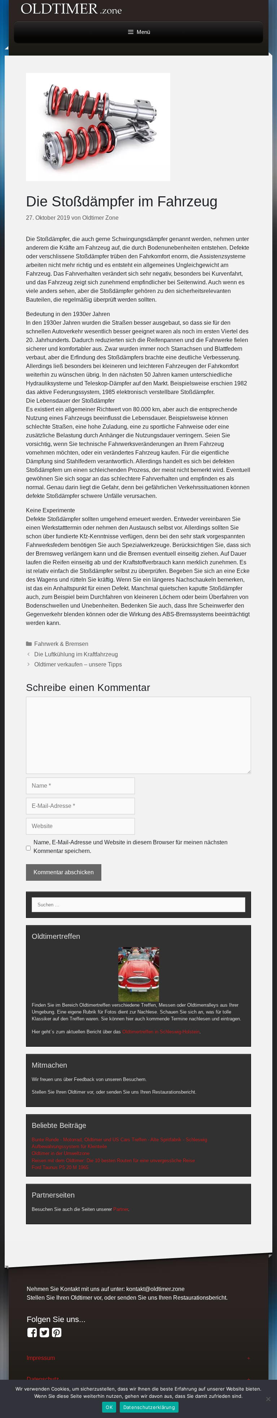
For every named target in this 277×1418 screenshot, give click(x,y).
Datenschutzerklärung (149, 1407)
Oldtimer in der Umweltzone (60, 1153)
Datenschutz (43, 1379)
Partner (120, 1209)
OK (109, 1407)
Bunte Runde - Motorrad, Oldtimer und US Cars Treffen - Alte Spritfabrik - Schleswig (119, 1139)
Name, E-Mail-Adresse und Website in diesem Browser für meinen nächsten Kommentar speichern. (131, 846)
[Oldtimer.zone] (32, 1333)
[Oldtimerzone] (56, 1333)
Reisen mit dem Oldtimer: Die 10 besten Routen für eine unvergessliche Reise (113, 1160)
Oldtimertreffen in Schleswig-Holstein (160, 1031)
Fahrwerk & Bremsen (61, 644)
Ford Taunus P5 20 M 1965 (60, 1167)
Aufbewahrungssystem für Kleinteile (69, 1146)
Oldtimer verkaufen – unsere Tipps (78, 664)
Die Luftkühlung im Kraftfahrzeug (76, 654)
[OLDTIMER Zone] (44, 1333)
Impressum (41, 1358)
